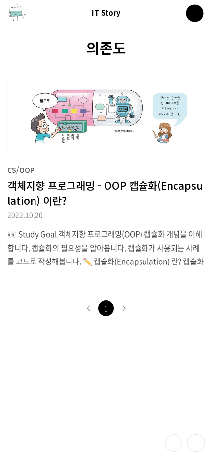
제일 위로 (196, 443)
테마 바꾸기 (173, 443)
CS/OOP (21, 169)
